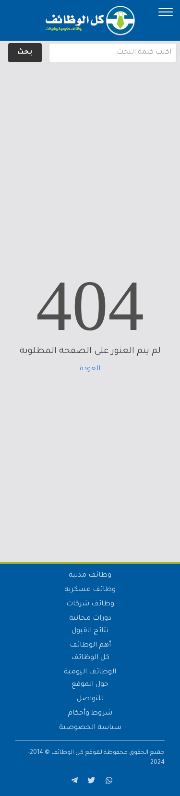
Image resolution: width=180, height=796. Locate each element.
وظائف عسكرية (90, 590)
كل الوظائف (90, 658)
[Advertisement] (90, 154)
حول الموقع (90, 685)
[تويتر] (90, 782)
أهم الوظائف (90, 645)
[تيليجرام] (73, 782)
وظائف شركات (90, 604)
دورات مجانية (90, 619)
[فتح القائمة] (165, 12)
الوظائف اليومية (90, 672)
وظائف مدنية (90, 576)
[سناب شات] (107, 782)
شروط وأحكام (90, 713)
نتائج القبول (90, 631)
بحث (24, 53)
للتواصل (90, 699)
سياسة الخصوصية (90, 728)
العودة (90, 369)
